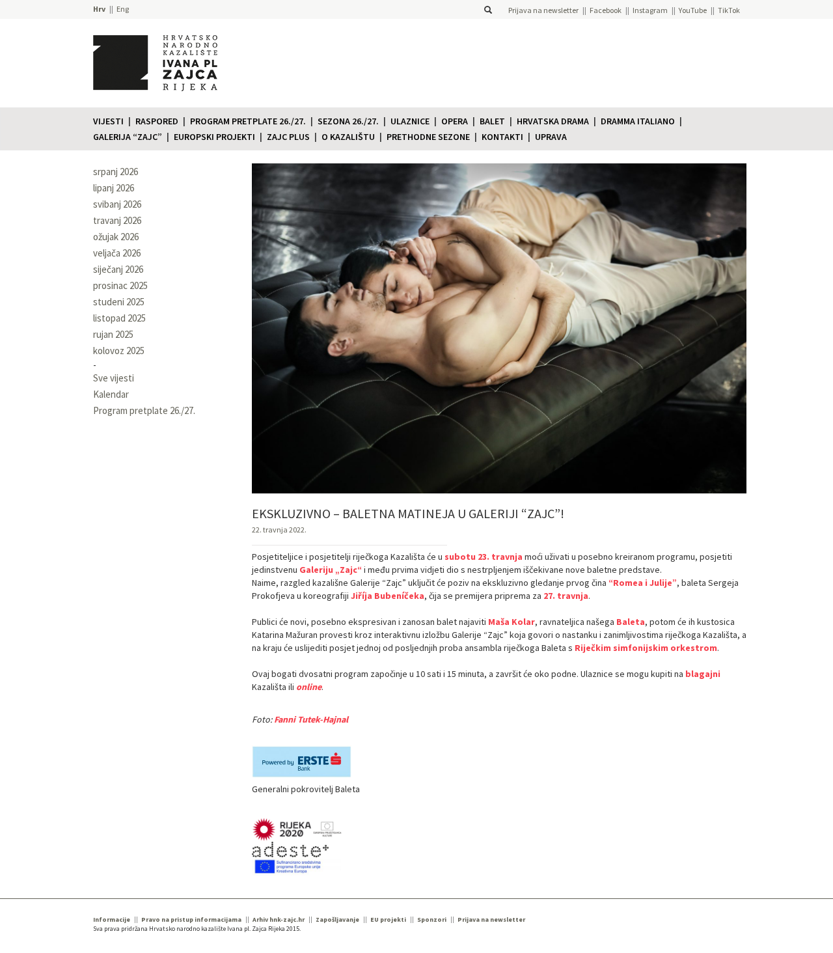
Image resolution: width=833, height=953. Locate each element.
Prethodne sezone (428, 137)
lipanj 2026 (113, 188)
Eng (122, 9)
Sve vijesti (113, 378)
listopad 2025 (119, 318)
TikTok (729, 10)
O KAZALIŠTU (348, 137)
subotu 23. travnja (483, 556)
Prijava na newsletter (543, 10)
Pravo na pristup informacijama (191, 919)
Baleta (630, 622)
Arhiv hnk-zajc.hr (279, 919)
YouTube (693, 10)
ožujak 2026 (116, 236)
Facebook (605, 10)
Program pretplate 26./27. (248, 121)
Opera (454, 121)
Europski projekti (214, 137)
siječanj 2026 (118, 269)
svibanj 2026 (117, 204)
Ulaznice (410, 121)
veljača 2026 (117, 253)
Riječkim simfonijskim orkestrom (646, 648)
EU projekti (388, 919)
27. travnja (565, 595)
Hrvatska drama (553, 121)
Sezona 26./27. (348, 121)
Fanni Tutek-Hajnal (311, 719)
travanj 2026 (117, 220)
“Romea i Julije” (642, 582)
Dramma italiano (638, 121)
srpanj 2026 (115, 171)
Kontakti (502, 137)
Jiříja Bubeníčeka (387, 595)
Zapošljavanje (337, 919)
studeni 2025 (118, 302)
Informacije (111, 919)
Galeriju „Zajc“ (330, 569)
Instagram (650, 10)
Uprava (551, 137)
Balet (492, 121)
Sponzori (431, 919)
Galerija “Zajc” (127, 137)
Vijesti (108, 121)
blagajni (702, 674)
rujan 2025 (113, 334)
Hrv (99, 9)
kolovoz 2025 (118, 350)
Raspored (156, 121)
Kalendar (111, 394)
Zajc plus (288, 137)
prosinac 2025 (120, 285)
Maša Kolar (511, 622)
